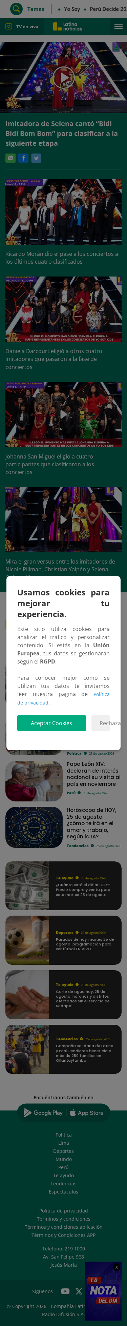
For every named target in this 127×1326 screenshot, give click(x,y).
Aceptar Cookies (51, 723)
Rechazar (105, 723)
